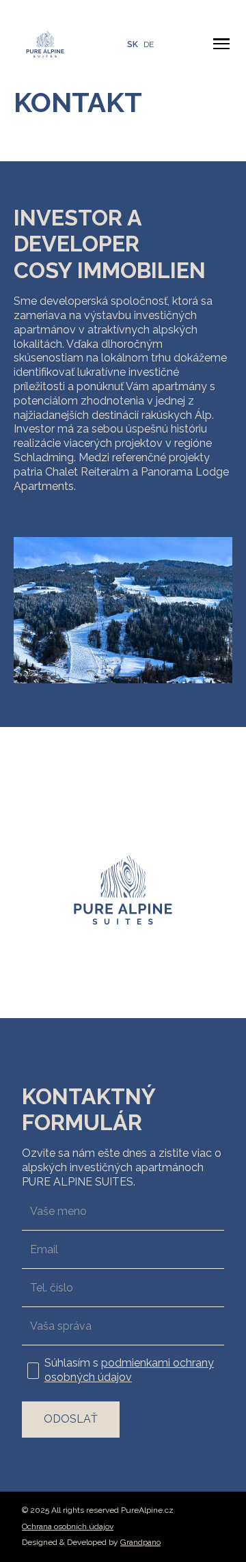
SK (132, 44)
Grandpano (140, 1542)
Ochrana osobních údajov (67, 1526)
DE (149, 44)
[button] (221, 43)
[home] (41, 44)
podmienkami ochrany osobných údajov (129, 1370)
